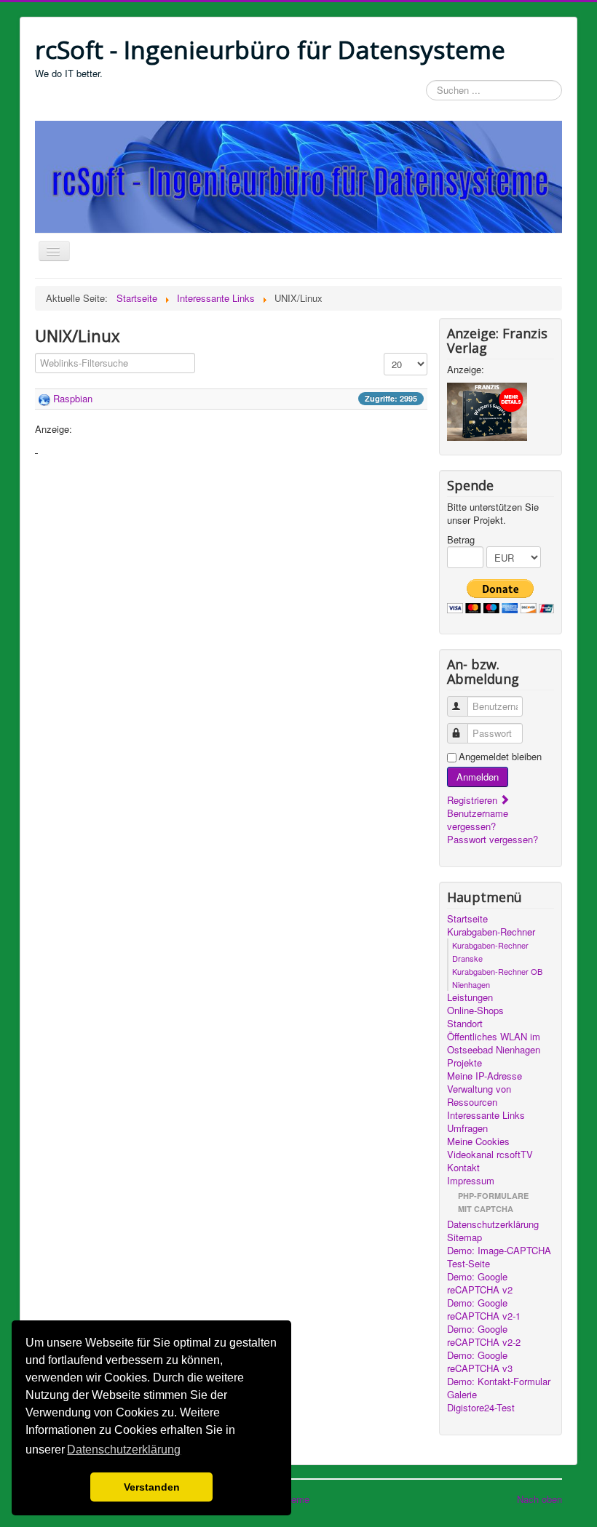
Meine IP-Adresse (484, 1076)
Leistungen (470, 997)
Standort (465, 1023)
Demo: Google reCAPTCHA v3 (480, 1362)
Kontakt (463, 1167)
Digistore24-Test (481, 1407)
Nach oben (539, 1499)
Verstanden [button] (152, 1487)
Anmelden (477, 777)
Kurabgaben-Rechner (491, 931)
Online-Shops (475, 1010)
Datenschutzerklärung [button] (124, 1449)
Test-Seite (468, 1263)
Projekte (464, 1062)
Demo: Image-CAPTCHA (499, 1250)
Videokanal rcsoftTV (490, 1154)
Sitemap (464, 1237)
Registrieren (473, 800)
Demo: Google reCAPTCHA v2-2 (484, 1336)
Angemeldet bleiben (500, 756)
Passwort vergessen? (492, 839)
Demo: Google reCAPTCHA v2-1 (484, 1309)
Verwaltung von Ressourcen (479, 1096)
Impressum (470, 1180)
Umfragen (467, 1128)
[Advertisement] (231, 557)
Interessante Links (486, 1115)
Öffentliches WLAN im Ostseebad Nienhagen (493, 1043)
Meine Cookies (478, 1141)
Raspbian (72, 398)
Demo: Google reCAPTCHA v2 (480, 1283)
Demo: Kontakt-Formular (498, 1381)
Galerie (462, 1394)
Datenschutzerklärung (493, 1224)
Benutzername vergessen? (477, 819)
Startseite (467, 918)
